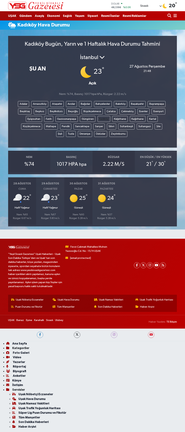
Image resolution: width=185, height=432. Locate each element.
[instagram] (114, 335)
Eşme (29, 320)
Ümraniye (84, 133)
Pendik (66, 126)
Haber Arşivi (147, 306)
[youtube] (151, 335)
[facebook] (40, 335)
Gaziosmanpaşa (66, 119)
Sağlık (67, 15)
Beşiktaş (25, 111)
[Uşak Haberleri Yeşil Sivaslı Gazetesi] (35, 6)
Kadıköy (103, 119)
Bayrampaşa (156, 104)
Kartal (152, 119)
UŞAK (12, 15)
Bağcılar (85, 104)
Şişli (60, 133)
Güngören (88, 119)
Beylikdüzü (56, 111)
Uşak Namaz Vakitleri (111, 299)
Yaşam (79, 15)
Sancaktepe (82, 126)
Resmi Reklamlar (134, 15)
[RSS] (163, 265)
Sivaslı (49, 320)
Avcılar (71, 104)
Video (16, 357)
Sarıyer (99, 126)
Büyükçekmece (92, 111)
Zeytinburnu (118, 133)
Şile (158, 126)
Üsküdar (101, 133)
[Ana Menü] (174, 16)
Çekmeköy (127, 111)
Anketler (19, 375)
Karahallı (39, 320)
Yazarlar (18, 362)
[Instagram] (150, 265)
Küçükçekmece (31, 126)
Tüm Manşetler (66, 306)
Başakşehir (137, 104)
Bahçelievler (103, 104)
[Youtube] (156, 265)
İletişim (17, 385)
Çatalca (111, 111)
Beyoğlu (73, 111)
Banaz (20, 320)
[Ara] (169, 16)
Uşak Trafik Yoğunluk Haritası (156, 299)
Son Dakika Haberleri (110, 306)
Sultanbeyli (126, 126)
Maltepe (51, 126)
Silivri (111, 126)
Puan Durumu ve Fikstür (28, 306)
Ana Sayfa (19, 343)
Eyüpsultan (33, 119)
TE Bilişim (171, 321)
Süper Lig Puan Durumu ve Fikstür (42, 412)
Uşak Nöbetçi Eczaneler (30, 299)
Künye (16, 380)
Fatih (49, 119)
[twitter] (77, 335)
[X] (143, 265)
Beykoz (39, 111)
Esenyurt (158, 111)
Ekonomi (53, 15)
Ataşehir (57, 104)
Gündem (25, 15)
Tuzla (71, 133)
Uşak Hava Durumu (68, 299)
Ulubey (59, 320)
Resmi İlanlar (110, 15)
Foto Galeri (20, 352)
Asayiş (39, 15)
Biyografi (19, 371)
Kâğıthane (120, 119)
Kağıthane (138, 119)
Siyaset (92, 15)
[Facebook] (137, 265)
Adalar (23, 104)
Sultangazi (144, 126)
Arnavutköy (39, 104)
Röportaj (19, 366)
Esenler (143, 111)
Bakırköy (121, 104)
